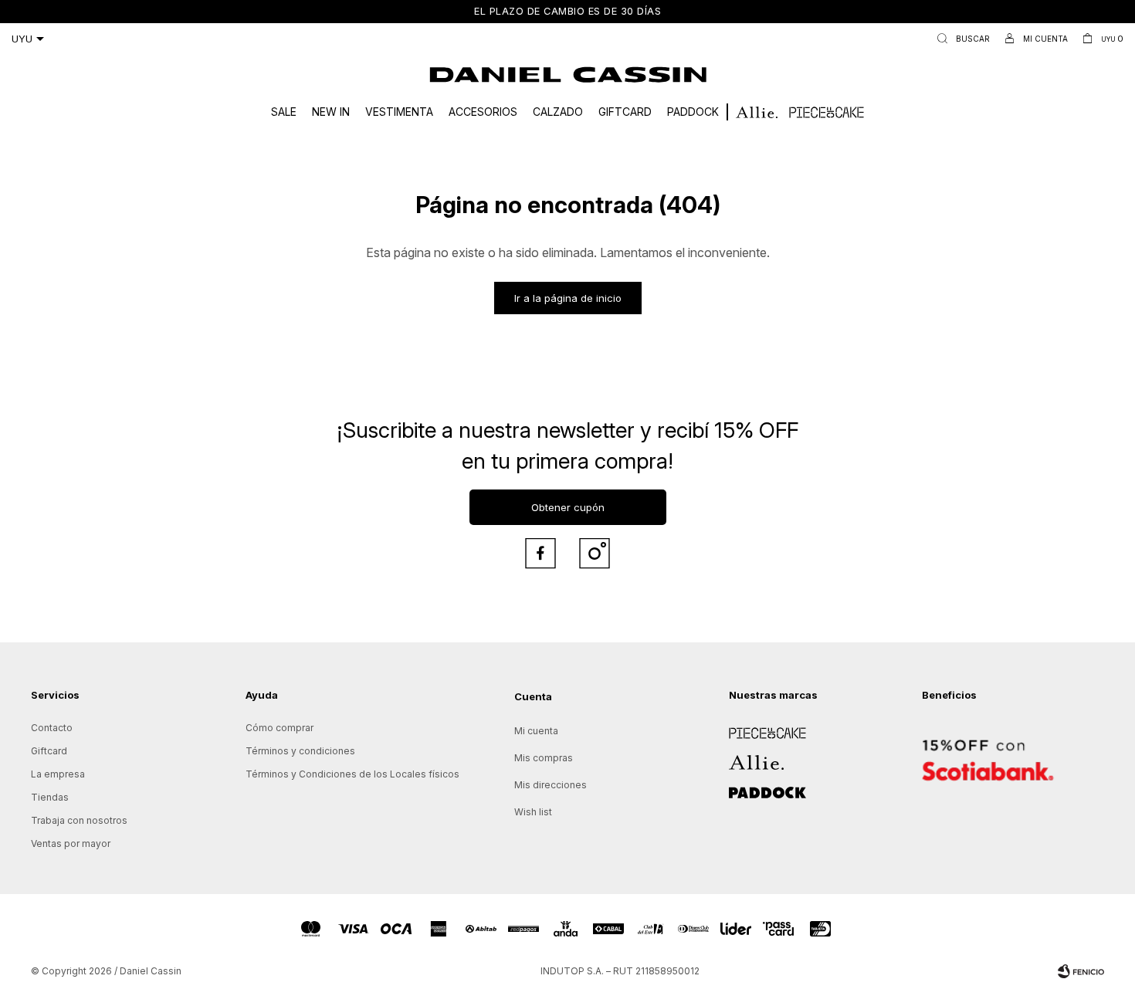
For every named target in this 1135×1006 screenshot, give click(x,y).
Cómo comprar (279, 727)
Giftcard (625, 111)
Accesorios (483, 111)
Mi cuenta (536, 731)
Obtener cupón (568, 507)
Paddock (693, 111)
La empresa (58, 774)
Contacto (52, 727)
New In (331, 111)
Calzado (558, 111)
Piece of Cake (761, 727)
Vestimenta (399, 111)
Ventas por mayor (70, 843)
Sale (283, 111)
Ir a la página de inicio (568, 298)
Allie (738, 757)
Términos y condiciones (300, 751)
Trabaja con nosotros (79, 820)
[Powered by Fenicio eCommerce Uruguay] (1081, 971)
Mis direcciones (550, 785)
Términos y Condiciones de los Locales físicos (352, 774)
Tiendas (50, 797)
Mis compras (543, 758)
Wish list (533, 812)
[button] (960, 38)
